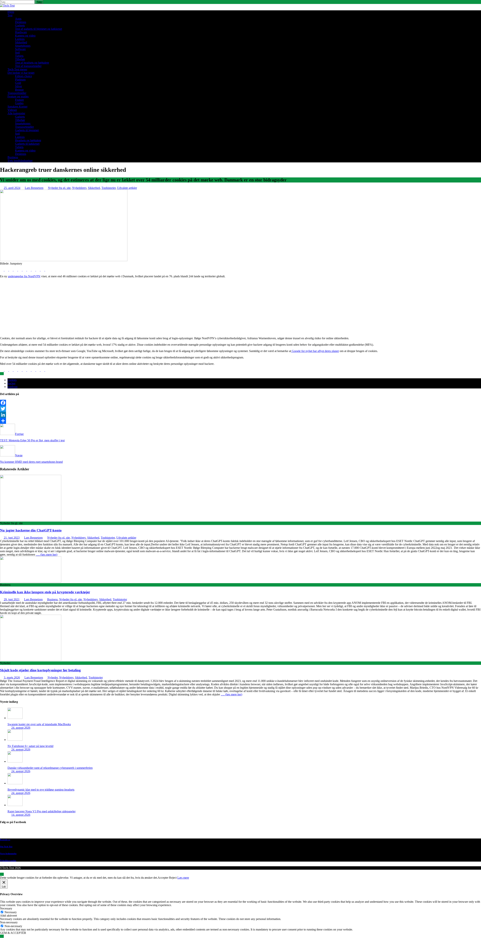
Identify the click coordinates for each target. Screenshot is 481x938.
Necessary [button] (6, 908)
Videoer (12, 110)
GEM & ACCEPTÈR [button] (13, 932)
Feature (19, 99)
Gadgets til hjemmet (27, 130)
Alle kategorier (16, 113)
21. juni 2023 (12, 537)
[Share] (240, 421)
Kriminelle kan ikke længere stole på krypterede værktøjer (45, 592)
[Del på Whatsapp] (29, 269)
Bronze (19, 89)
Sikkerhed (21, 42)
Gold (18, 82)
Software (20, 49)
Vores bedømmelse (8, 853)
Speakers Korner (17, 106)
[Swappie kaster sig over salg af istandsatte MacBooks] (15, 717)
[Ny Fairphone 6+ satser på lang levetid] (15, 739)
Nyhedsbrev (79, 187)
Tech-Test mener (17, 69)
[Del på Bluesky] (43, 269)
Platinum (20, 79)
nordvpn (12, 386)
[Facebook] (240, 403)
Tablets (19, 55)
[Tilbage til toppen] (2, 874)
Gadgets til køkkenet (27, 143)
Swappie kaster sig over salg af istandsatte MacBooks (39, 724)
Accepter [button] (163, 877)
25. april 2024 (12, 187)
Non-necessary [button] (9, 922)
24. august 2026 (20, 727)
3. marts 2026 (12, 677)
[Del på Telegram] (38, 269)
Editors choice (23, 76)
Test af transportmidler (28, 66)
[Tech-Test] (7, 5)
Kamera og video (25, 35)
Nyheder (53, 677)
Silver (18, 86)
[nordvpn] (63, 260)
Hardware (21, 32)
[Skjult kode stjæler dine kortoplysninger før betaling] (30, 659)
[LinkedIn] (240, 415)
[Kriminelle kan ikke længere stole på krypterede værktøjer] (30, 581)
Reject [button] (173, 877)
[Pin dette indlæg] (16, 269)
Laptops (20, 39)
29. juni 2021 (12, 599)
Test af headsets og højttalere (32, 62)
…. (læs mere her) (46, 554)
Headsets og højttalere (28, 140)
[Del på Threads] (47, 269)
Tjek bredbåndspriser (20, 160)
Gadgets (20, 25)
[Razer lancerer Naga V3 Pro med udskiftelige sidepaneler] (15, 805)
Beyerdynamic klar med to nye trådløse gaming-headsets (41, 789)
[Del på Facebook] (2, 269)
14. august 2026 (20, 814)
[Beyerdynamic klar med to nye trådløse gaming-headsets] (15, 783)
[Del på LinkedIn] (11, 269)
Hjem (11, 12)
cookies (12, 380)
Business (13, 157)
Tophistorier (108, 187)
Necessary (11, 912)
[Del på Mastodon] (34, 269)
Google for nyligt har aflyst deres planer (315, 351)
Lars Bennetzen (34, 187)
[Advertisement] (240, 307)
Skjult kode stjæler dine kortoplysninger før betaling (40, 670)
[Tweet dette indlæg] (7, 269)
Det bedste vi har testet (21, 72)
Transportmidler (17, 93)
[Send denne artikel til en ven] (20, 269)
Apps (18, 18)
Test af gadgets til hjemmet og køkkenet (38, 28)
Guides (19, 103)
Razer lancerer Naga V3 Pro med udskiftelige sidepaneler (42, 811)
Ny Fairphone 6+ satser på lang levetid (30, 746)
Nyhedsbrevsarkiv (8, 860)
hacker (11, 383)
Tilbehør (20, 59)
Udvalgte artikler (127, 187)
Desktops (20, 22)
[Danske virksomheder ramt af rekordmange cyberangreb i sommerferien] (15, 761)
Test (10, 15)
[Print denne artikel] (25, 269)
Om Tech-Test (6, 846)
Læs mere (183, 877)
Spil (17, 52)
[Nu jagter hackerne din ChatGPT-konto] (30, 519)
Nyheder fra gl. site (59, 187)
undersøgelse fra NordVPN (24, 276)
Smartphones (22, 45)
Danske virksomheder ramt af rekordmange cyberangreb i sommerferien (50, 767)
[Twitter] (240, 409)
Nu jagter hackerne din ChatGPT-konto (31, 530)
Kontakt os (5, 839)
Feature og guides (18, 96)
